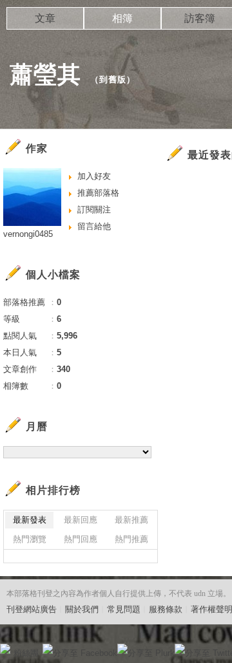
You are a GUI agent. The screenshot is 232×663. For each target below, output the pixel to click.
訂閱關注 (94, 209)
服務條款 (165, 609)
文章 (45, 18)
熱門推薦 (131, 539)
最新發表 (29, 520)
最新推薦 (131, 520)
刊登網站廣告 (31, 609)
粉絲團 (26, 653)
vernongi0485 (28, 234)
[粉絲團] (5, 649)
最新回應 (80, 520)
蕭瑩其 (45, 74)
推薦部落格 (98, 193)
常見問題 (123, 609)
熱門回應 (80, 539)
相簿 (122, 18)
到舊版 (112, 79)
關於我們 (82, 609)
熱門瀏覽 (29, 539)
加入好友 (94, 176)
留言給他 (94, 226)
